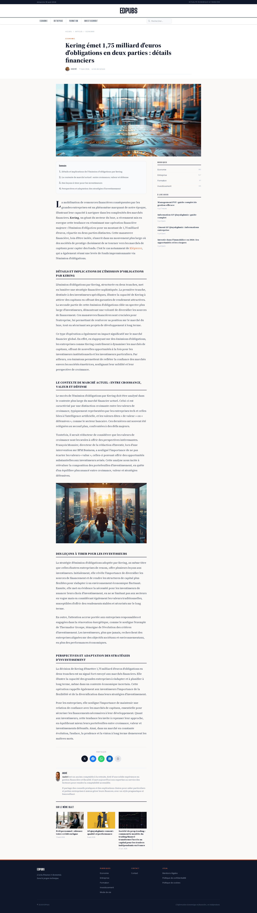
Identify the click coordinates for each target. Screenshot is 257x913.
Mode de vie (105, 892)
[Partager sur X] (84, 759)
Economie (44, 21)
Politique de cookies (171, 883)
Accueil (68, 31)
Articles (78, 31)
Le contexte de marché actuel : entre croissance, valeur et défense (95, 177)
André (74, 69)
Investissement (91, 21)
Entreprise (58, 21)
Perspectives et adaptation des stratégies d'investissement (91, 188)
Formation (73, 21)
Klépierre (136, 248)
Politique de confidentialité (174, 878)
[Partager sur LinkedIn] (109, 759)
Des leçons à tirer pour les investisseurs (82, 182)
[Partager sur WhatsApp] (101, 759)
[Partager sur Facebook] (93, 759)
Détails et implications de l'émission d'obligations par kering (92, 171)
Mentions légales (170, 873)
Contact (134, 873)
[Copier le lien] (118, 759)
